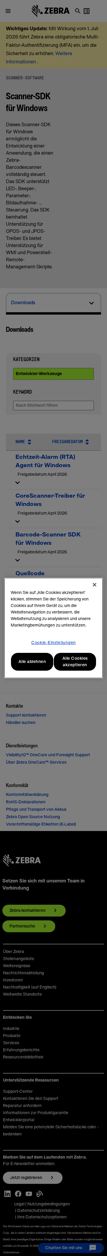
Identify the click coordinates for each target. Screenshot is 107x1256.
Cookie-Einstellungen (53, 643)
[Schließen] (94, 584)
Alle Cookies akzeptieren (75, 661)
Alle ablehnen (32, 662)
